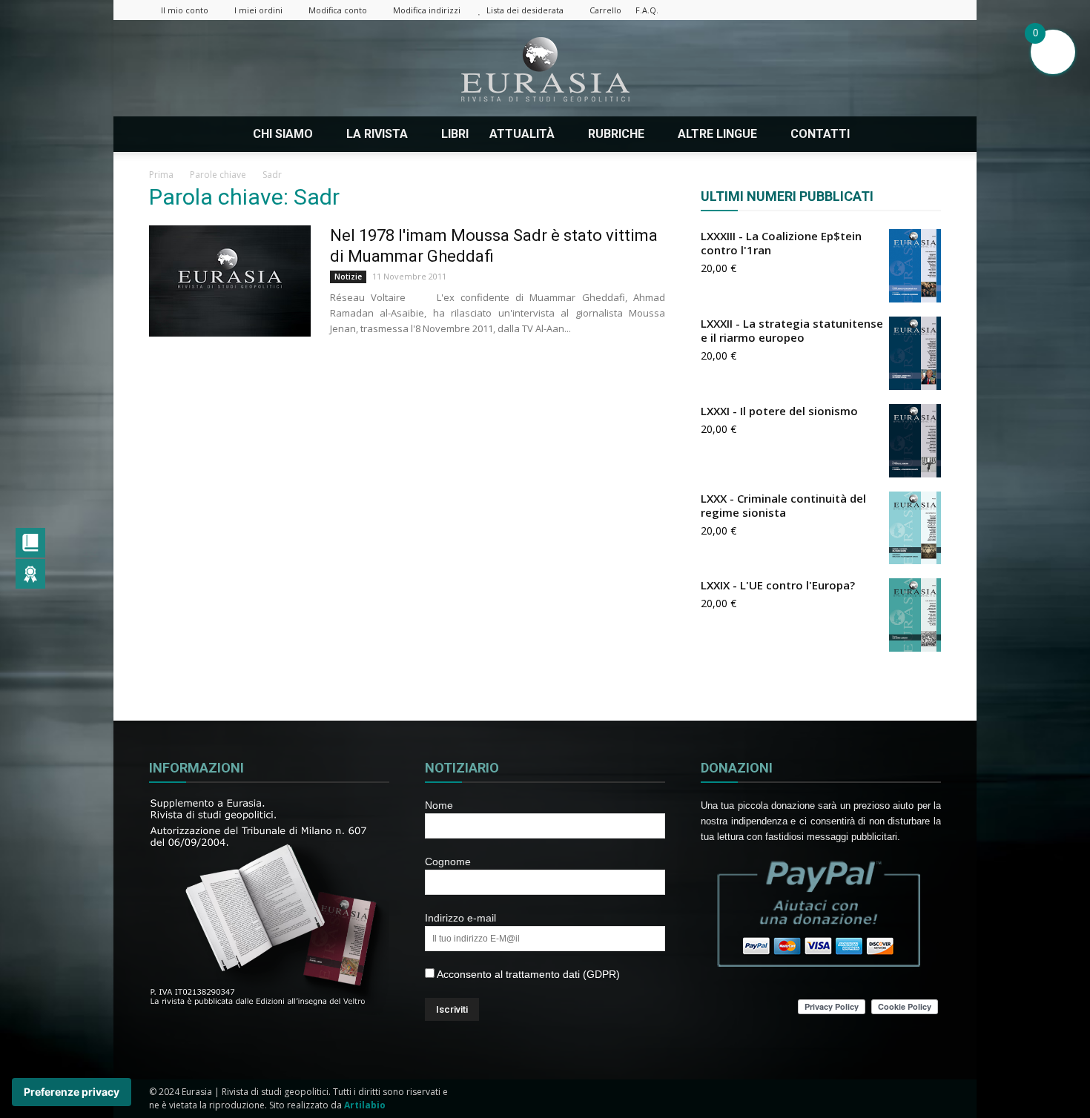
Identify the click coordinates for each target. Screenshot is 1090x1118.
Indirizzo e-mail (460, 918)
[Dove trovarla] (878, 134)
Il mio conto (184, 10)
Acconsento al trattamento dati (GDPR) (527, 974)
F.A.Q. (646, 10)
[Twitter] (881, 10)
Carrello (605, 10)
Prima (161, 174)
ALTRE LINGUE (717, 134)
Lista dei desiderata (525, 10)
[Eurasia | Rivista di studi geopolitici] (545, 69)
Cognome (448, 861)
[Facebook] (807, 10)
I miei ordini (258, 10)
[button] (923, 134)
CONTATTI (820, 134)
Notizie (348, 276)
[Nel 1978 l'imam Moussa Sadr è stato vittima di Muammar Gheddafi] (230, 281)
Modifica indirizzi (426, 10)
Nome (439, 805)
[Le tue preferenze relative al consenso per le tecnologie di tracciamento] (71, 1092)
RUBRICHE (616, 134)
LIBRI (455, 134)
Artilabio (365, 1105)
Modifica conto (337, 10)
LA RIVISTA (377, 134)
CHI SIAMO (283, 134)
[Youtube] (930, 10)
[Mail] (856, 10)
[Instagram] (832, 10)
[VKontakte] (905, 10)
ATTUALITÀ (522, 134)
